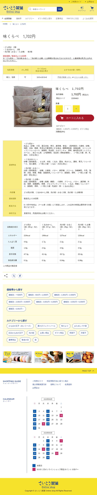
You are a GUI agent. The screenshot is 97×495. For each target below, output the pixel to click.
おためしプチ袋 (80, 326)
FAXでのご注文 (73, 18)
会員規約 (68, 384)
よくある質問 (88, 18)
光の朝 (31, 333)
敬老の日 (25, 340)
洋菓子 (83, 333)
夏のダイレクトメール (46, 326)
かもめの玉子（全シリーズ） (20, 326)
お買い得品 (44, 333)
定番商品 (59, 18)
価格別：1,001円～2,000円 (67, 129)
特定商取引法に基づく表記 (57, 381)
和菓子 (72, 333)
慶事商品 (12, 340)
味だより (64, 326)
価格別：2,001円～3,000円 (19, 302)
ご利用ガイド (76, 2)
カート (92, 11)
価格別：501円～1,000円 (38, 295)
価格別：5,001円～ (16, 309)
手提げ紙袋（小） (64, 77)
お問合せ (90, 2)
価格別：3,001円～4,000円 (47, 302)
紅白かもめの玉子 (16, 333)
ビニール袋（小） (81, 77)
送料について (55, 384)
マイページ (82, 11)
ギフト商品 (84, 129)
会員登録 (7, 18)
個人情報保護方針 (39, 384)
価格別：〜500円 (15, 295)
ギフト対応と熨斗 (45, 18)
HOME (5, 24)
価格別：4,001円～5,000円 (74, 302)
